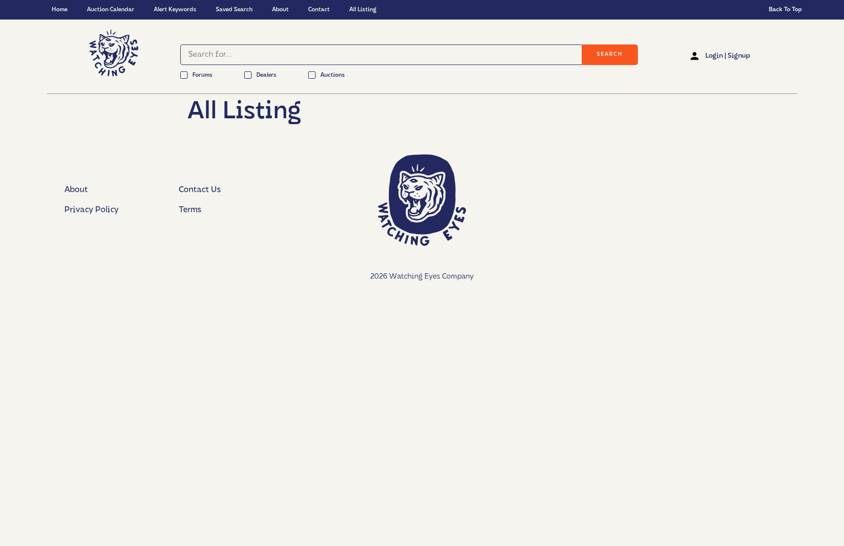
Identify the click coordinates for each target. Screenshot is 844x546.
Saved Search (234, 10)
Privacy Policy (91, 210)
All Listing (363, 10)
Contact (319, 10)
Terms (190, 210)
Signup (739, 56)
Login (714, 56)
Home (59, 10)
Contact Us (200, 190)
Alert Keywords (175, 10)
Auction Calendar (110, 10)
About (280, 10)
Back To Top (785, 10)
